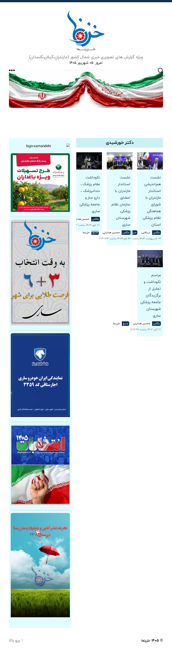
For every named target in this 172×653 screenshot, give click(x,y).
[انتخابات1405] (40, 465)
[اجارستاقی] (40, 375)
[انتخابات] (40, 272)
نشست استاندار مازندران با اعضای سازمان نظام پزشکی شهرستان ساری (121, 201)
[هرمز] (86, 89)
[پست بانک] (40, 182)
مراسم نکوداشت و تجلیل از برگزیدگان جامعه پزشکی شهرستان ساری (150, 295)
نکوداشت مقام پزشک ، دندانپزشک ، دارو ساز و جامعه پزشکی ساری (90, 194)
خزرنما (145, 640)
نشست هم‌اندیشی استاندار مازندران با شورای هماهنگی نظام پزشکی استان (152, 201)
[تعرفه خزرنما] (40, 565)
